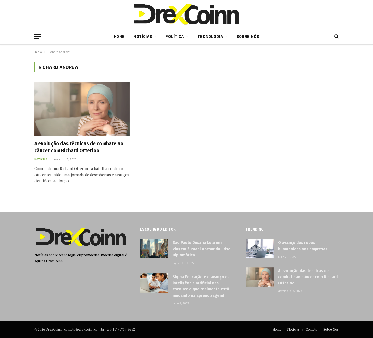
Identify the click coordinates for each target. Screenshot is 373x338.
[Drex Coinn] (186, 14)
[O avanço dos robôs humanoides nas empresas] (260, 248)
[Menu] (37, 36)
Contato (311, 329)
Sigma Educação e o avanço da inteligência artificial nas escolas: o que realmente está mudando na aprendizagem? (201, 286)
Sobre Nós (247, 36)
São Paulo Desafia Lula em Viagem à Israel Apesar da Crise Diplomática (201, 249)
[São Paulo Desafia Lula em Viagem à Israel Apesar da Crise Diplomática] (154, 248)
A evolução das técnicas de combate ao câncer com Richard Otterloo (78, 147)
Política (174, 36)
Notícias (142, 36)
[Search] (336, 36)
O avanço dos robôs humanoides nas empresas (302, 245)
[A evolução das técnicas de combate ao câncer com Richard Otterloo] (82, 109)
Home (119, 36)
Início (38, 51)
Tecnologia (210, 36)
